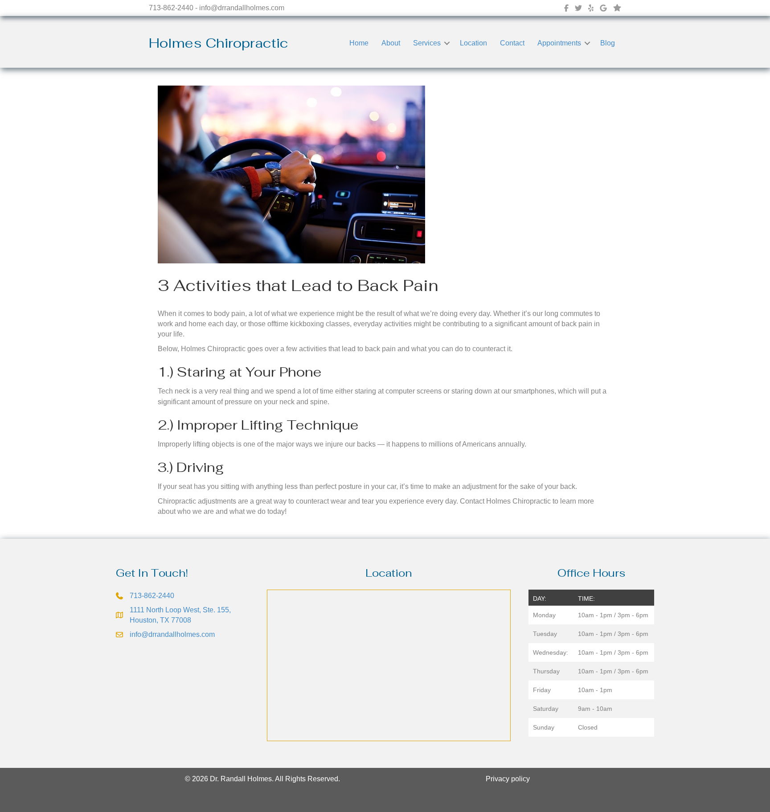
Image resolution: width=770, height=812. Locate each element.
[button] (447, 43)
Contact (512, 43)
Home (359, 43)
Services (427, 43)
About (390, 43)
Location (473, 43)
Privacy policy (508, 779)
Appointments (559, 43)
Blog (607, 43)
